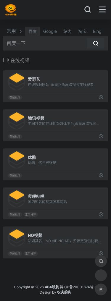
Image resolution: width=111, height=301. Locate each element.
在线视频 (14, 97)
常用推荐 (30, 214)
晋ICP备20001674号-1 (78, 287)
